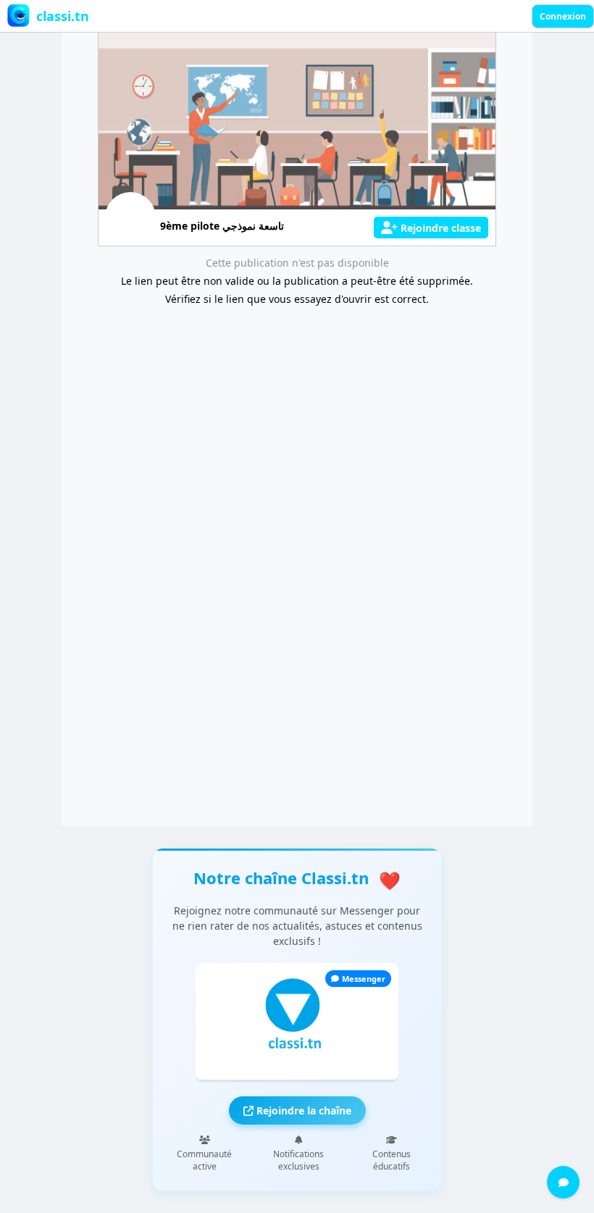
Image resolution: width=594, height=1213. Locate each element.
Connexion (563, 16)
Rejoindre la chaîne (302, 1110)
